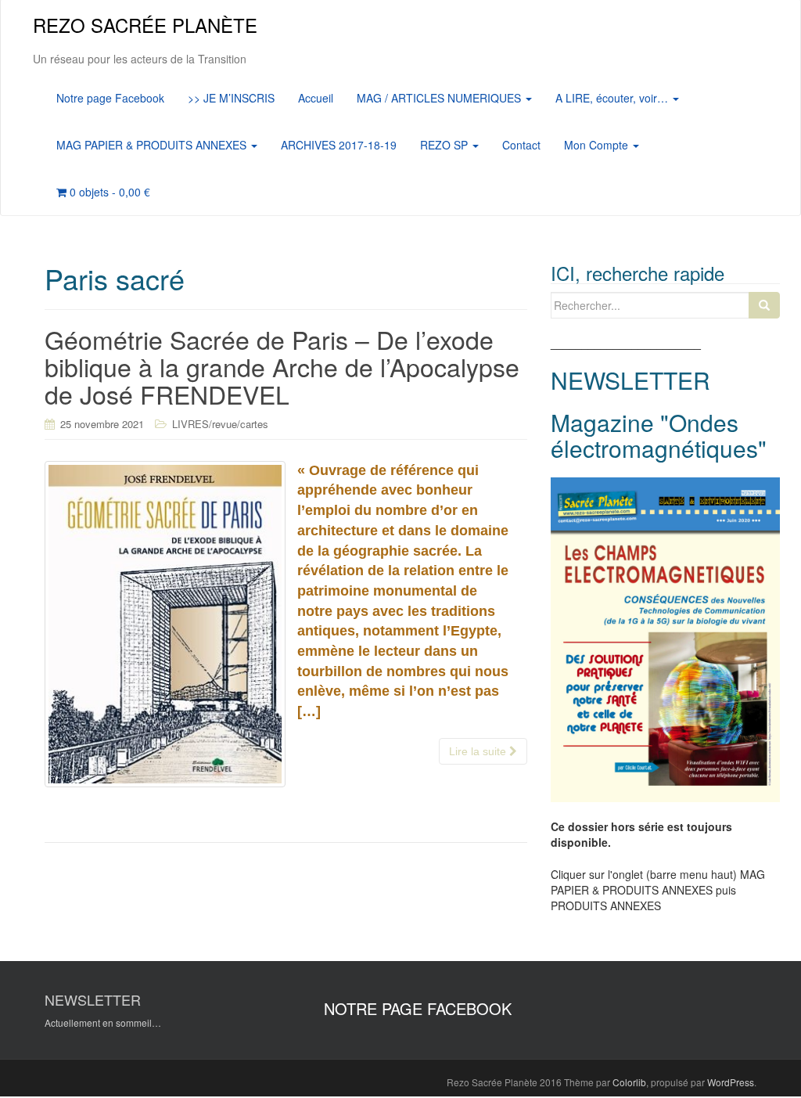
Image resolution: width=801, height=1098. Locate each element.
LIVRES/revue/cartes (220, 423)
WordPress (730, 1082)
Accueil (315, 98)
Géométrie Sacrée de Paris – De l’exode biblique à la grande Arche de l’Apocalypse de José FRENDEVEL (282, 366)
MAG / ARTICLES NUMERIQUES (440, 98)
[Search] (764, 305)
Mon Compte (597, 145)
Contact (521, 145)
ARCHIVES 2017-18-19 (339, 145)
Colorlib (629, 1082)
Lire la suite (479, 751)
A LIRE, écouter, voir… (613, 98)
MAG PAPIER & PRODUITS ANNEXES (153, 145)
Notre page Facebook (110, 98)
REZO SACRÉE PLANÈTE (145, 24)
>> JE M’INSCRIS (231, 98)
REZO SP (445, 145)
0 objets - (108, 192)
